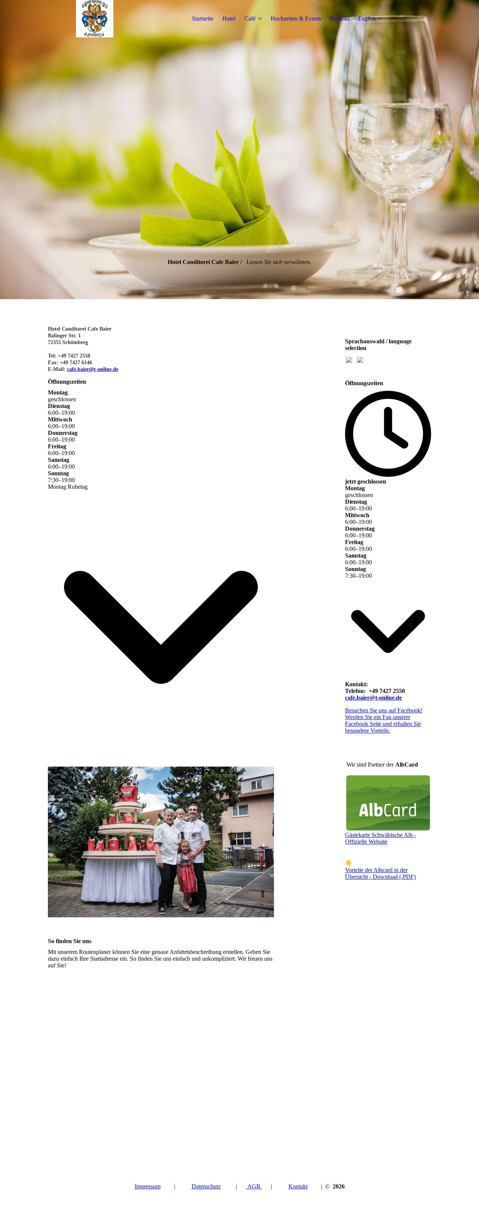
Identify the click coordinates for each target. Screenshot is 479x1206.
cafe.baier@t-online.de (92, 369)
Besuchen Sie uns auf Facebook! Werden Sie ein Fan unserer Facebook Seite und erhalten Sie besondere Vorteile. (383, 720)
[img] (94, 18)
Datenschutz (206, 1186)
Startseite (202, 18)
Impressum (148, 1186)
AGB (254, 1186)
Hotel (228, 18)
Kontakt (339, 18)
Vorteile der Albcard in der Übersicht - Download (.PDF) (380, 873)
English (367, 18)
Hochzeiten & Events (296, 18)
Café (250, 18)
